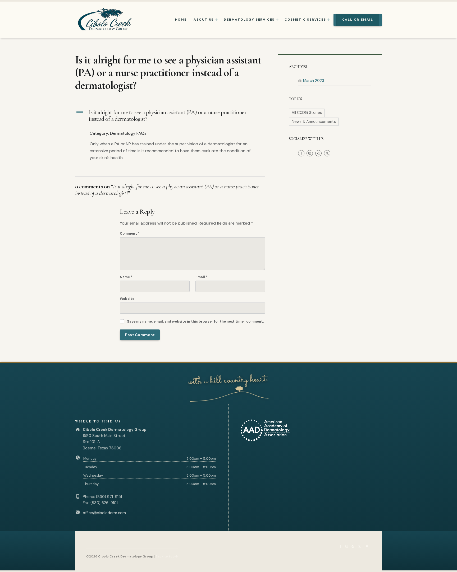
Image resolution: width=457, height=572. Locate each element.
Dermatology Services (249, 19)
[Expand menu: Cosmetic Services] (328, 19)
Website (127, 298)
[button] (170, 116)
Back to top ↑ (167, 556)
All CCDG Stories (307, 112)
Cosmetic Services (305, 19)
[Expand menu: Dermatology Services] (277, 19)
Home (181, 19)
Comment (130, 233)
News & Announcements (314, 121)
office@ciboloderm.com (104, 512)
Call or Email (357, 19)
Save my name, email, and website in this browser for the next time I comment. (195, 321)
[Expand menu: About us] (216, 19)
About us (204, 19)
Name (126, 277)
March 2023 (313, 80)
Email (201, 277)
